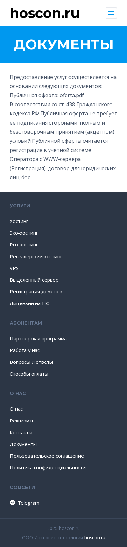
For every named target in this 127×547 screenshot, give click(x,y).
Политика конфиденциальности (48, 467)
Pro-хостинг (24, 244)
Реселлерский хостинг (36, 256)
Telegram (28, 502)
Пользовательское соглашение (47, 455)
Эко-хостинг (24, 232)
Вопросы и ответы (31, 362)
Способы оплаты (29, 373)
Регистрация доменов (36, 291)
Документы (23, 444)
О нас (16, 409)
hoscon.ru (94, 537)
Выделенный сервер (34, 279)
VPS (14, 268)
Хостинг (19, 221)
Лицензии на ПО (30, 303)
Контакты (21, 432)
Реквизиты (22, 420)
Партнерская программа (38, 338)
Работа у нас (25, 350)
